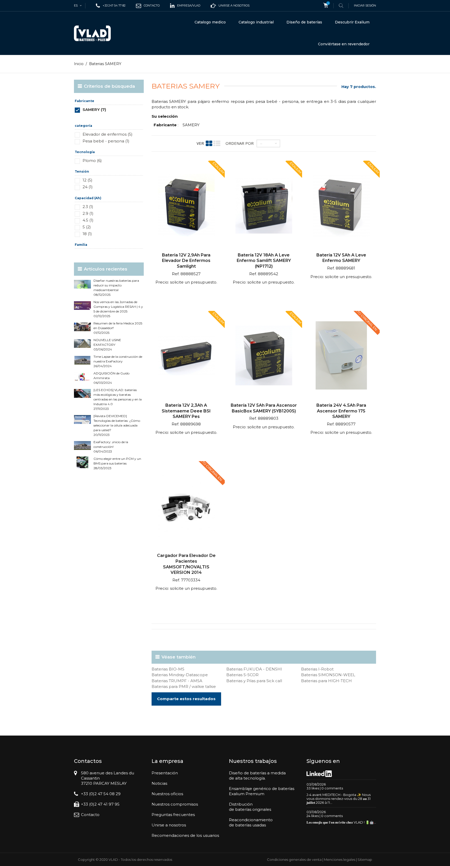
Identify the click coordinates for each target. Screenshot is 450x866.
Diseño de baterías (304, 22)
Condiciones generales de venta (294, 859)
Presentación (165, 772)
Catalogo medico (210, 22)
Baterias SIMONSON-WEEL (328, 674)
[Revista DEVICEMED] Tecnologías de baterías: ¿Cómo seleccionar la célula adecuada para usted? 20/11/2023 (116, 425)
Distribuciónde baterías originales (250, 807)
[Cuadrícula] (209, 143)
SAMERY (191, 124)
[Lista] (216, 143)
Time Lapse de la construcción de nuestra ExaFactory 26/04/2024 (117, 361)
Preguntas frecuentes (173, 814)
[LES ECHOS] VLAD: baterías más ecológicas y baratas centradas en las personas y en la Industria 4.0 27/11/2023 (117, 399)
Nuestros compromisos (175, 804)
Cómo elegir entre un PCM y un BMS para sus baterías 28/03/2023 (117, 463)
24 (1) (88, 186)
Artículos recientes (105, 269)
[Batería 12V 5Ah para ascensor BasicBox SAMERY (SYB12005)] (263, 356)
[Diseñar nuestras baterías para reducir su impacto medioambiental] (82, 284)
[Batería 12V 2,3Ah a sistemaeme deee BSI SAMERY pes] (186, 356)
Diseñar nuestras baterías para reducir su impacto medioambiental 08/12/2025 (116, 288)
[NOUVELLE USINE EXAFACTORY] (82, 343)
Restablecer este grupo (128, 117)
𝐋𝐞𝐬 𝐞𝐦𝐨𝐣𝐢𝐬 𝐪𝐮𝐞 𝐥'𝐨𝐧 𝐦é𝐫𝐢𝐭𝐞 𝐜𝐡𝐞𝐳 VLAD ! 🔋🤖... (341, 822)
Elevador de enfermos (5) (108, 134)
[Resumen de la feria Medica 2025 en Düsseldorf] (82, 327)
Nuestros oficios (167, 793)
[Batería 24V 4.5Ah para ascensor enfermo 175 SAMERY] (341, 356)
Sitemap (365, 859)
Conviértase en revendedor (344, 44)
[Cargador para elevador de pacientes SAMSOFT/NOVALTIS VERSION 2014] (186, 506)
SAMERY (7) (94, 109)
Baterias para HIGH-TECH (326, 680)
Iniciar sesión (365, 5)
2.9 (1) (88, 213)
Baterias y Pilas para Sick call (254, 680)
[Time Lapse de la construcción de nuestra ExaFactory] (82, 360)
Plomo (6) (92, 160)
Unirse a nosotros (169, 825)
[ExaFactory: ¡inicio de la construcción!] (82, 445)
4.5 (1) (88, 220)
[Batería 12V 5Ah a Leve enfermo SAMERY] (341, 206)
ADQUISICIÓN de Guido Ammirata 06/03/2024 (111, 378)
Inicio (79, 63)
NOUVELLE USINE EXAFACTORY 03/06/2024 (107, 344)
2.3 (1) (88, 206)
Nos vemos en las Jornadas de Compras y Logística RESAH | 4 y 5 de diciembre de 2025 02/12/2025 (118, 309)
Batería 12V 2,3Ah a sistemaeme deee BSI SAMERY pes (186, 411)
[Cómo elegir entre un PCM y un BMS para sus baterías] (82, 462)
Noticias (159, 783)
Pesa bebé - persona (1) (106, 141)
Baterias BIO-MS (168, 669)
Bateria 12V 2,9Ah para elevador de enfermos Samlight (186, 261)
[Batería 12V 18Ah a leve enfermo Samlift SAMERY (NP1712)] (263, 206)
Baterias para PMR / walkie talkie (184, 686)
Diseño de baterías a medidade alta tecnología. (257, 775)
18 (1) (87, 233)
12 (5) (87, 180)
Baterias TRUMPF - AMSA (177, 680)
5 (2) (87, 226)
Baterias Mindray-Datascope (180, 674)
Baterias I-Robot (317, 669)
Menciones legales (339, 859)
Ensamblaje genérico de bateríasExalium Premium (261, 791)
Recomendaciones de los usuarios (185, 835)
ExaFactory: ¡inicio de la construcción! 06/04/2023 (110, 446)
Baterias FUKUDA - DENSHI (254, 669)
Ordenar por (240, 143)
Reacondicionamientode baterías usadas (251, 822)
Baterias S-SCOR (242, 674)
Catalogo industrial (256, 22)
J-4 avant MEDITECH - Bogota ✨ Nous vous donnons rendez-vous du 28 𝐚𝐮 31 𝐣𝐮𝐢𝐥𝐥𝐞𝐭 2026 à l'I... (339, 799)
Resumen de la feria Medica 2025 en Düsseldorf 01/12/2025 (117, 328)
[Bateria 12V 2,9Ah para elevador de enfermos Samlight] (186, 206)
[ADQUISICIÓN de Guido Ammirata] (82, 377)
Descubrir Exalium (352, 22)
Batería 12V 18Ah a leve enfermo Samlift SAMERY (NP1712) (264, 261)
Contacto (90, 814)
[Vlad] (96, 33)
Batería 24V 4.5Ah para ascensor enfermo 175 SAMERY (341, 411)
